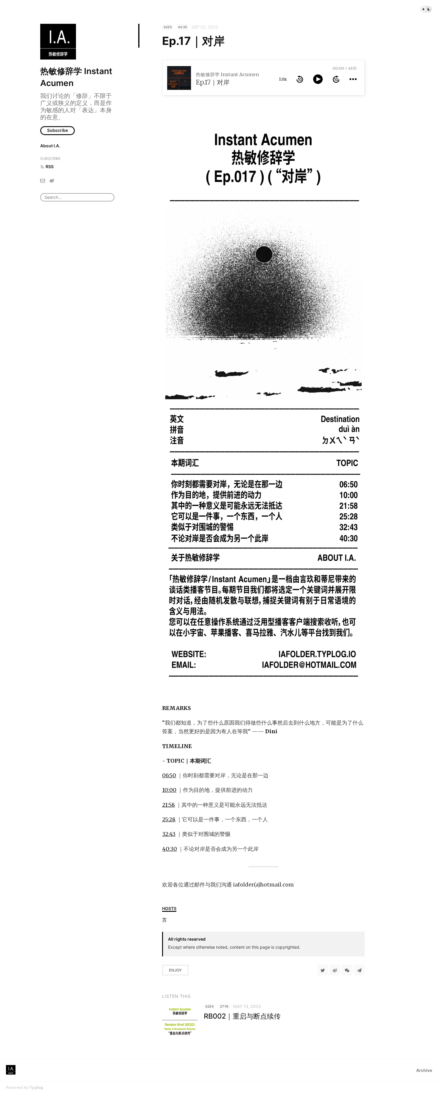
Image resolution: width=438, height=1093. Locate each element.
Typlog (36, 1087)
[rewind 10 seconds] (299, 79)
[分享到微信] (347, 970)
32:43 (168, 834)
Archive (424, 1070)
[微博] (51, 180)
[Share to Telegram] (359, 970)
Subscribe (57, 130)
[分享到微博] (335, 970)
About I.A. (50, 145)
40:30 (169, 848)
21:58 (168, 804)
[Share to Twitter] (322, 970)
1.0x (283, 79)
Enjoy (175, 970)
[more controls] (353, 79)
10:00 (169, 789)
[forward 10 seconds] (336, 79)
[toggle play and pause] (318, 79)
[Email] (42, 180)
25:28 (168, 819)
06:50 (169, 775)
